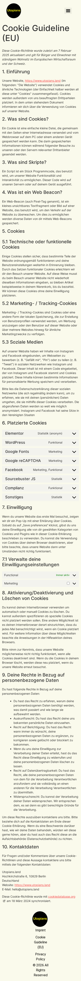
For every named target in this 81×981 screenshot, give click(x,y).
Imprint (40, 930)
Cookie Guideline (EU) (40, 942)
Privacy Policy (40, 956)
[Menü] (68, 11)
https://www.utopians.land (43, 80)
